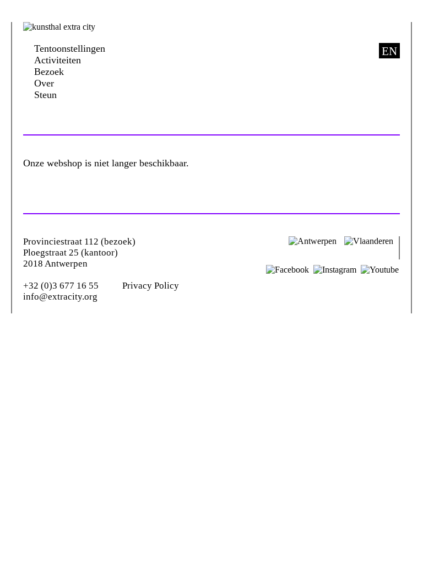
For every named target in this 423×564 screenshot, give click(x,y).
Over (44, 83)
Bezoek (49, 71)
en (389, 51)
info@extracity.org (60, 296)
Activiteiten (57, 60)
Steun (45, 94)
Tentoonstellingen (69, 48)
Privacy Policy (150, 285)
